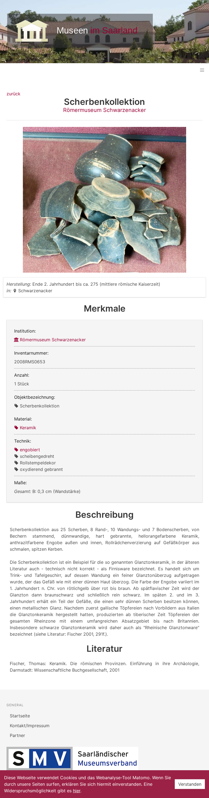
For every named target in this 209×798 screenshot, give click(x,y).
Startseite (20, 715)
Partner (17, 735)
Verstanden (189, 784)
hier (76, 790)
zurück (13, 93)
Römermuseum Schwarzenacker (104, 110)
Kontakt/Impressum (30, 725)
